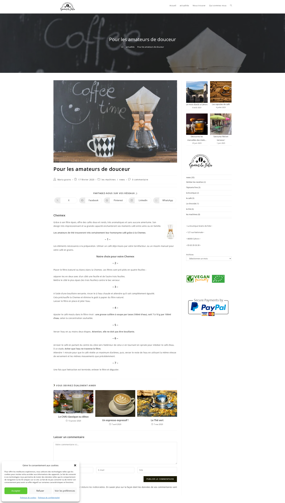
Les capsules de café (221, 104)
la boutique (191, 192)
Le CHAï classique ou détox (73, 416)
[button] (75, 465)
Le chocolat (191, 203)
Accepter (15, 490)
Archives (190, 254)
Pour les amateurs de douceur (150, 47)
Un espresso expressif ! (115, 420)
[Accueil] (122, 47)
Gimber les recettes (194, 182)
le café (189, 198)
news (122, 179)
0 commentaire (140, 179)
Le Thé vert (157, 420)
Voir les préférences (65, 490)
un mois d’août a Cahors (197, 104)
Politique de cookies (28, 497)
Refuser (40, 490)
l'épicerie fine (192, 187)
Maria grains (64, 179)
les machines (109, 179)
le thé (188, 209)
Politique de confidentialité (49, 497)
